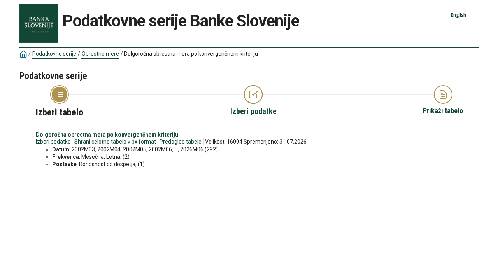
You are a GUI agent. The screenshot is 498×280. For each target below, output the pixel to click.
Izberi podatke (53, 141)
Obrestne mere (100, 54)
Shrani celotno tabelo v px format (115, 141)
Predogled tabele (181, 141)
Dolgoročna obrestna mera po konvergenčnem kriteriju (107, 134)
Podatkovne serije (54, 54)
